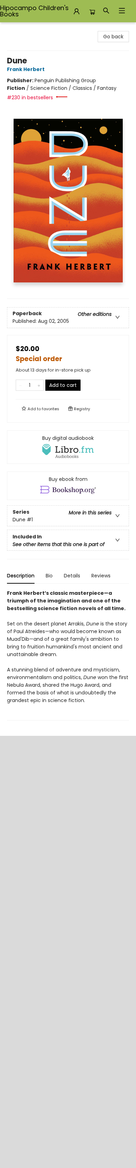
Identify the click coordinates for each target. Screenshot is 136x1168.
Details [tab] (72, 575)
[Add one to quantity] (39, 385)
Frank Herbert (26, 69)
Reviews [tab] (101, 575)
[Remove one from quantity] (20, 385)
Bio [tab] (49, 575)
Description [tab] (21, 575)
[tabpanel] (68, 655)
